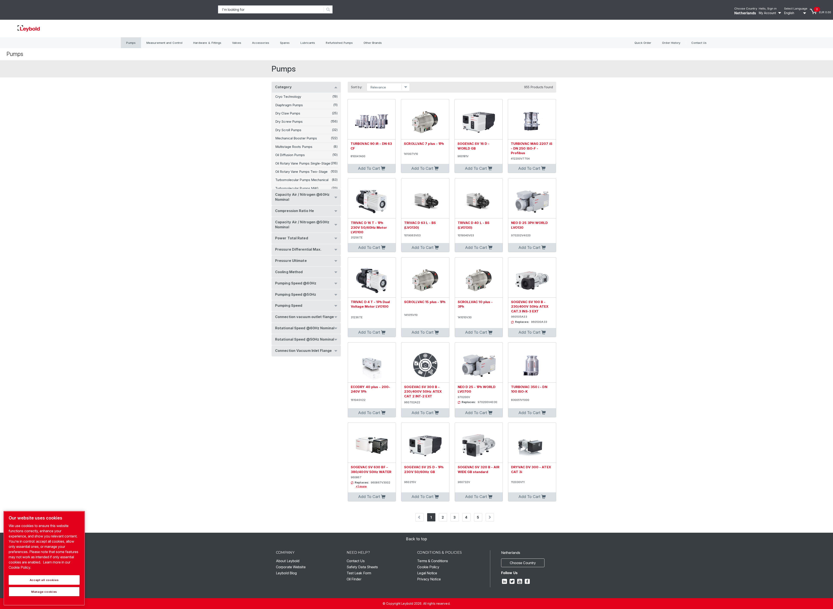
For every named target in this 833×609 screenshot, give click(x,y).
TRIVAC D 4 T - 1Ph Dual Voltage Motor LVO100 (370, 304)
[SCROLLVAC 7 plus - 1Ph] (425, 119)
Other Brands (373, 42)
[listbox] (796, 13)
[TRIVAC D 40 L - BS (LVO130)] (479, 198)
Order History (671, 42)
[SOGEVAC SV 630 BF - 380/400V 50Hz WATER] (372, 443)
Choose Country (745, 8)
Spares (285, 42)
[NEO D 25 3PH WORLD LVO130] (532, 198)
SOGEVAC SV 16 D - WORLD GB (473, 146)
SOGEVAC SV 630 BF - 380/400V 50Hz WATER (371, 469)
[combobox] (271, 9)
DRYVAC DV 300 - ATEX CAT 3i (531, 469)
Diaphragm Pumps (289, 105)
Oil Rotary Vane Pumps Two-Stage (301, 172)
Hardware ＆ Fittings (207, 42)
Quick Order (643, 42)
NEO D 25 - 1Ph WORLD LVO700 (477, 389)
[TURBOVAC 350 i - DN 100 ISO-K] (532, 363)
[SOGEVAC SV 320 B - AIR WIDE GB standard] (479, 443)
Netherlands (745, 13)
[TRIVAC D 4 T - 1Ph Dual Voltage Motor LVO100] (372, 278)
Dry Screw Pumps (289, 121)
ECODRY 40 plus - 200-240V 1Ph (370, 389)
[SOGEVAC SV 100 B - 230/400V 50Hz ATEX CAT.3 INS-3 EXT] (532, 278)
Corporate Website (291, 567)
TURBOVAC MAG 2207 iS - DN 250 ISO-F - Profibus (531, 148)
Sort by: (356, 87)
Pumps (131, 42)
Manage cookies (44, 591)
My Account (767, 13)
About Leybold (287, 561)
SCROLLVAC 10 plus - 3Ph (475, 304)
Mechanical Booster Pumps (296, 138)
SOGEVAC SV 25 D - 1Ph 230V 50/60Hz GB (423, 469)
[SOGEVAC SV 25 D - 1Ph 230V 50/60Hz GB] (425, 443)
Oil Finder (354, 579)
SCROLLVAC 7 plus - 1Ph (424, 144)
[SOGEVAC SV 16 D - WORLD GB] (478, 119)
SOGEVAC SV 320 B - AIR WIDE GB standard (478, 469)
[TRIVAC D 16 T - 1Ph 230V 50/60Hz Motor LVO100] (372, 198)
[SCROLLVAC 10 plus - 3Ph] (479, 278)
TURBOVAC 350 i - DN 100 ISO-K (529, 389)
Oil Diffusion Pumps (290, 155)
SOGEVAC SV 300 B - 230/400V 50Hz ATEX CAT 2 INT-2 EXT (423, 391)
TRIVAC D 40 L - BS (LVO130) (474, 225)
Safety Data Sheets (362, 567)
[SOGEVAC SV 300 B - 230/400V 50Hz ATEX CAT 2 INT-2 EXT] (425, 363)
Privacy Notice (429, 579)
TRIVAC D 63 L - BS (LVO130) (420, 225)
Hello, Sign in (768, 8)
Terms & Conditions (432, 561)
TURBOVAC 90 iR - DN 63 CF (371, 146)
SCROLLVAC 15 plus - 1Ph (424, 302)
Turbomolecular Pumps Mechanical (301, 180)
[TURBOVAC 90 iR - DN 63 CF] (371, 119)
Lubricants (307, 42)
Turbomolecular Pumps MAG (296, 188)
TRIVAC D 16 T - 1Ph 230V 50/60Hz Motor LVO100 (369, 227)
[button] (371, 168)
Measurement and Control (164, 42)
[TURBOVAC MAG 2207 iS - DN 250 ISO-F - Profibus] (532, 119)
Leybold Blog (286, 573)
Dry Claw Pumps (287, 113)
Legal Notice (427, 573)
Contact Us (699, 42)
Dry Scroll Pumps (288, 130)
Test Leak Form (359, 573)
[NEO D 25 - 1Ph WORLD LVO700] (479, 363)
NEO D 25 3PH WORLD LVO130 (529, 225)
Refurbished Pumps (339, 42)
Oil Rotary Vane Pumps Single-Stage (302, 163)
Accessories (260, 42)
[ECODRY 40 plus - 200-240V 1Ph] (372, 363)
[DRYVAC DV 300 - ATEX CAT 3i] (532, 443)
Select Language (796, 8)
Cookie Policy (428, 567)
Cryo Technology (288, 97)
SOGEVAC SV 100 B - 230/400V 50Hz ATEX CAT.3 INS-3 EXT (530, 306)
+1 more (361, 486)
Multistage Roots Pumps (293, 147)
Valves (236, 42)
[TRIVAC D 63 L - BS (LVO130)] (425, 198)
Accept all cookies (44, 580)
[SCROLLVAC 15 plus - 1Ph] (425, 278)
